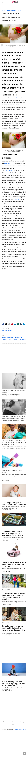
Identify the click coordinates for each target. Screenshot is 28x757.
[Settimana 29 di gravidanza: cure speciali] (14, 461)
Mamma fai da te (6, 527)
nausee (21, 119)
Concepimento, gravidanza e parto (11, 10)
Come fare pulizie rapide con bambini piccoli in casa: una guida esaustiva (13, 628)
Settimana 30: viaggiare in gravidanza (13, 416)
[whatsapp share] (18, 324)
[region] (14, 283)
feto (10, 339)
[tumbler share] (21, 324)
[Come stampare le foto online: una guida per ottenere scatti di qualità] (14, 519)
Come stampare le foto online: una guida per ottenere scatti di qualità (12, 533)
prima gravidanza (15, 98)
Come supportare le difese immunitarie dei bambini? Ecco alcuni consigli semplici (13, 596)
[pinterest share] (12, 324)
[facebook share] (3, 324)
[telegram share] (24, 324)
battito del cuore (6, 337)
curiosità (13, 337)
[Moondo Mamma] (15, 2)
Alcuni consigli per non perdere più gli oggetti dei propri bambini (13, 684)
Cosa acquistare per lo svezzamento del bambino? (14, 504)
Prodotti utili (5, 622)
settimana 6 (7, 163)
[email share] (9, 324)
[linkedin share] (15, 324)
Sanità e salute (6, 589)
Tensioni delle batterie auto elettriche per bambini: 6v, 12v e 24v (14, 564)
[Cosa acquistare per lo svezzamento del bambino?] (14, 490)
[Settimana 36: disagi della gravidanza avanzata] (14, 381)
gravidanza (15, 339)
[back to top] (24, 753)
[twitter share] (6, 324)
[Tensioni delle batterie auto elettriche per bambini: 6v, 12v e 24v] (14, 550)
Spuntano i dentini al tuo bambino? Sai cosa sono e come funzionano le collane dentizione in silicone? (14, 442)
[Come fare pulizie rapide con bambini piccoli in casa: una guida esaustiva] (14, 614)
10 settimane (8, 170)
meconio (16, 199)
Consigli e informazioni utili (10, 678)
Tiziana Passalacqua (7, 330)
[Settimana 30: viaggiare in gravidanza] (14, 407)
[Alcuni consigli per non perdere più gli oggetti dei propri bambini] (14, 669)
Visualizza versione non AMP (20, 729)
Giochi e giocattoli (7, 558)
